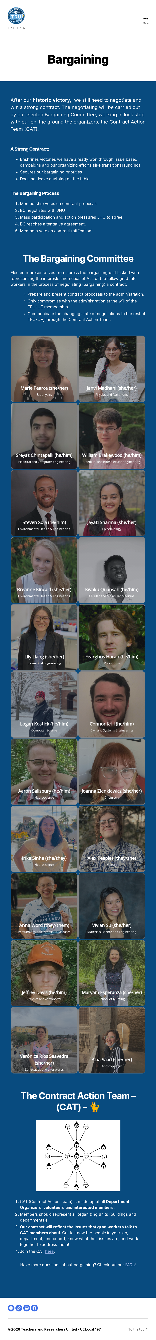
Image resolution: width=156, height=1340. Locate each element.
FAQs (130, 1264)
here (49, 1251)
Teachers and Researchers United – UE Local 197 (61, 1329)
